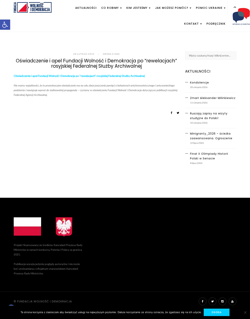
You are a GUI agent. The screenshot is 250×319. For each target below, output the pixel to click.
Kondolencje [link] (199, 82)
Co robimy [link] (110, 8)
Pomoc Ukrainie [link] (209, 8)
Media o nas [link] (111, 53)
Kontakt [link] (192, 24)
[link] (5, 25)
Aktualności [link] (86, 8)
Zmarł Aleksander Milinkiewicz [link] (213, 98)
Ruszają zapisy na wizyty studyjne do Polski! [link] (209, 115)
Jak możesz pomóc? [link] (172, 8)
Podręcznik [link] (216, 24)
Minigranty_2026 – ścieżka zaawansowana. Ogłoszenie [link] (211, 136)
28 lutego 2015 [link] (83, 53)
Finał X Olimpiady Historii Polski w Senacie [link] (209, 156)
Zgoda (217, 312)
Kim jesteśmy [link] (137, 8)
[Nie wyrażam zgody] (245, 312)
